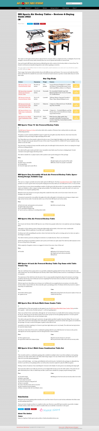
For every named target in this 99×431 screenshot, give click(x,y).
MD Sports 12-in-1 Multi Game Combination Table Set (25, 118)
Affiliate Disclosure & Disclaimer (71, 427)
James (20, 416)
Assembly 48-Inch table (66, 182)
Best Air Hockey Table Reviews (23, 427)
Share (37, 23)
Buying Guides (54, 8)
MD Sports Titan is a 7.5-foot (27, 130)
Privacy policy (62, 427)
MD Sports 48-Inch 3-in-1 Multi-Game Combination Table (25, 112)
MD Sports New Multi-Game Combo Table (62, 308)
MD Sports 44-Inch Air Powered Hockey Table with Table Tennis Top (25, 105)
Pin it (43, 23)
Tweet (30, 23)
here (29, 69)
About (74, 8)
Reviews (45, 8)
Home (20, 8)
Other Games (65, 8)
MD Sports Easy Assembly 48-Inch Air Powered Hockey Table (25, 92)
